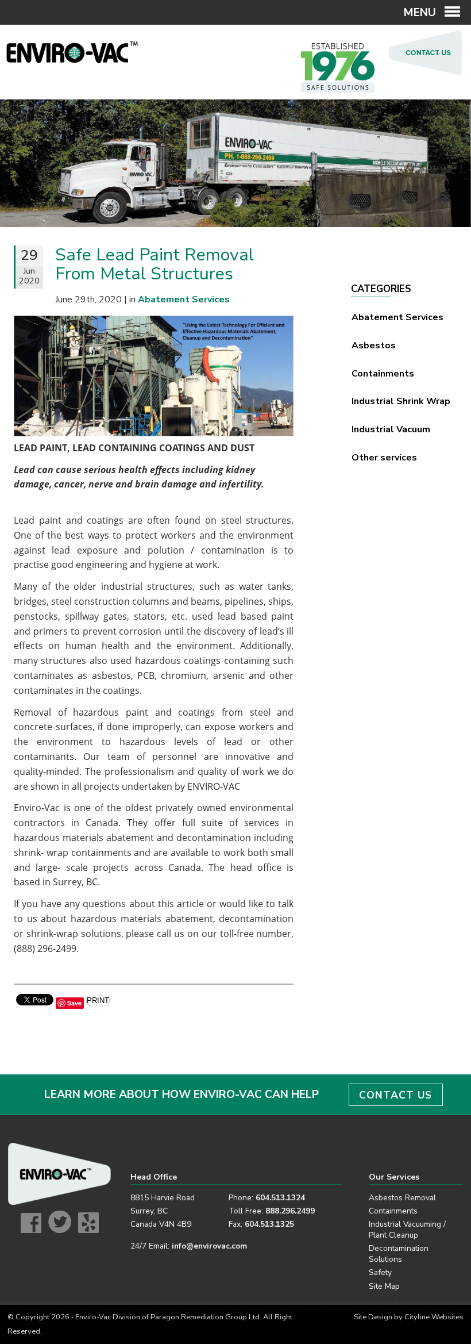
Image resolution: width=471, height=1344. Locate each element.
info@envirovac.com (209, 1246)
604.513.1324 (280, 1197)
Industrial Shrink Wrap (401, 401)
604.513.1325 (269, 1224)
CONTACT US (395, 1095)
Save (74, 1003)
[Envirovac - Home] (72, 60)
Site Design (373, 1317)
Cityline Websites (434, 1317)
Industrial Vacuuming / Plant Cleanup (407, 1230)
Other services (384, 457)
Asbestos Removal (402, 1197)
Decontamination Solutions (398, 1254)
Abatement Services (397, 317)
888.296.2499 (290, 1210)
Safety (380, 1272)
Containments (383, 373)
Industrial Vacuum (391, 429)
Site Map (384, 1286)
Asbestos (374, 345)
